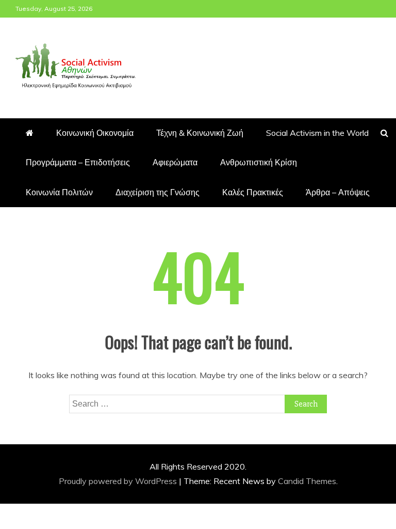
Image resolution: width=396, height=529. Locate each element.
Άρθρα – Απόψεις (338, 192)
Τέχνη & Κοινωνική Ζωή (199, 133)
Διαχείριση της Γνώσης (158, 192)
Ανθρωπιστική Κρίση (258, 162)
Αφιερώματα (175, 162)
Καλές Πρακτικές (252, 192)
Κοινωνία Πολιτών (59, 192)
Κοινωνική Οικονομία (95, 133)
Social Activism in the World (317, 133)
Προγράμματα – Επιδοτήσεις (78, 162)
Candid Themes (307, 481)
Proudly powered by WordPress (119, 481)
